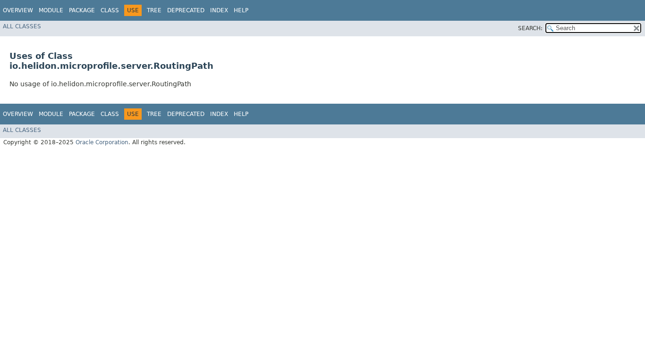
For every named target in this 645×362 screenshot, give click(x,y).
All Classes (22, 26)
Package (82, 10)
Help (241, 10)
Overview (18, 10)
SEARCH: (530, 28)
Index (219, 10)
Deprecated (185, 10)
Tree (154, 10)
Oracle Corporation (102, 142)
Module (51, 10)
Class (110, 10)
